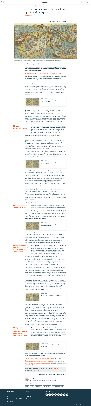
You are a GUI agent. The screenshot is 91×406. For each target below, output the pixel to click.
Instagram (43, 363)
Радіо (8, 396)
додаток (56, 368)
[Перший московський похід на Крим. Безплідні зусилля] (32, 226)
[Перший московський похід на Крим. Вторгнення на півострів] (32, 297)
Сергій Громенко (28, 15)
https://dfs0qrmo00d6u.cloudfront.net (44, 361)
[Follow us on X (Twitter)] (49, 394)
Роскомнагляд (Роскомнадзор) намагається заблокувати (39, 358)
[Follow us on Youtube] (52, 394)
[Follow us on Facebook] (47, 394)
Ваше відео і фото (11, 394)
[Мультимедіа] (83, 2)
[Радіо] (87, 2)
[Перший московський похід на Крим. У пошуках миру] (32, 164)
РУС (76, 2)
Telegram (38, 363)
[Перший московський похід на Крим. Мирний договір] (32, 102)
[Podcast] (64, 394)
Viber (48, 363)
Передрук (28, 396)
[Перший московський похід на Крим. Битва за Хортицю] (32, 346)
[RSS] (61, 394)
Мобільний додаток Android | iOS (14, 398)
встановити (29, 364)
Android (40, 370)
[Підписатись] (67, 394)
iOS (36, 370)
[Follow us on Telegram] (55, 394)
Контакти (28, 398)
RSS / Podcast (10, 401)
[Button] (53, 21)
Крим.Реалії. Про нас (31, 394)
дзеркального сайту (30, 361)
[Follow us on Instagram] (58, 394)
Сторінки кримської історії (32, 6)
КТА (80, 2)
